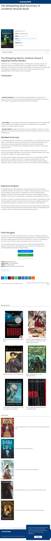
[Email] (29, 277)
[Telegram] (26, 277)
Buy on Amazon (25, 255)
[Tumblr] (19, 277)
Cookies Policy (4, 536)
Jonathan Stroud (23, 36)
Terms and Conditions (20, 536)
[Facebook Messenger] (5, 277)
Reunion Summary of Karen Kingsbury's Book (12, 283)
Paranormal (33, 38)
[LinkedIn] (23, 277)
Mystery (28, 38)
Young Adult (18, 40)
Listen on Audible (19, 45)
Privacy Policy (11, 536)
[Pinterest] (12, 277)
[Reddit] (33, 277)
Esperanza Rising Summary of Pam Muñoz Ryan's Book (38, 283)
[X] (9, 277)
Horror (24, 38)
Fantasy (21, 38)
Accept (38, 537)
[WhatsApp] (16, 277)
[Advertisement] (25, 19)
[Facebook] (2, 277)
